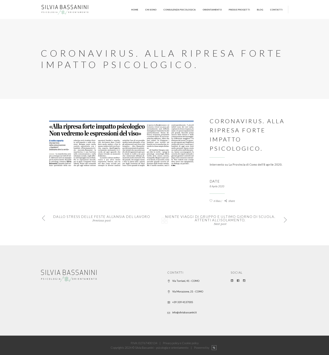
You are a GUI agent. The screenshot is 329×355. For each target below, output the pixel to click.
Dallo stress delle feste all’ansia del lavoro (101, 216)
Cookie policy (190, 343)
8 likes (217, 201)
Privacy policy (171, 343)
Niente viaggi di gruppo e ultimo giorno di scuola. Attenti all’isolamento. (220, 218)
